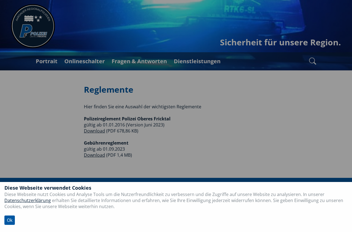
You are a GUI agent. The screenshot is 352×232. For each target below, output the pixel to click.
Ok (9, 220)
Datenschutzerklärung (27, 200)
